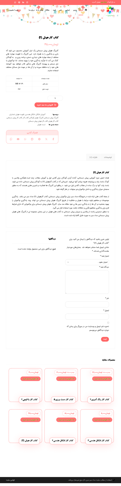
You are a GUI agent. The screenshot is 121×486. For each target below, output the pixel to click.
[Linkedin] (23, 2)
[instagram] (27, 2)
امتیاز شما (104, 256)
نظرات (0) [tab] (93, 157)
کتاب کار (26, 117)
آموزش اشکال (40, 114)
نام (107, 298)
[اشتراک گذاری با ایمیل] (18, 139)
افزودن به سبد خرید (45, 104)
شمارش (12, 114)
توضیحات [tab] (108, 157)
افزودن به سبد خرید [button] (101, 379)
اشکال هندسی (30, 114)
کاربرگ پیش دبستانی (51, 117)
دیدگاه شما (104, 267)
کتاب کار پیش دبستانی (14, 117)
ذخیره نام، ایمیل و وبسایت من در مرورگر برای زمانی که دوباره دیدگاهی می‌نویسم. (88, 328)
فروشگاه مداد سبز (78, 196)
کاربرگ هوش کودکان (36, 117)
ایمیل (106, 310)
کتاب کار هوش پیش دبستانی (38, 121)
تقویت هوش (20, 114)
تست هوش (41, 124)
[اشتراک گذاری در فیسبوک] (53, 139)
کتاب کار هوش (53, 121)
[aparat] (19, 2)
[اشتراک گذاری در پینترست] (39, 139)
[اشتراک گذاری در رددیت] (32, 139)
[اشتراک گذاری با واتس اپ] (25, 139)
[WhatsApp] (15, 2)
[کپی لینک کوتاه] (11, 139)
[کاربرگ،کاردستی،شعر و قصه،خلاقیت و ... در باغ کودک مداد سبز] (110, 11)
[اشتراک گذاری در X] (46, 139)
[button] (7, 2)
